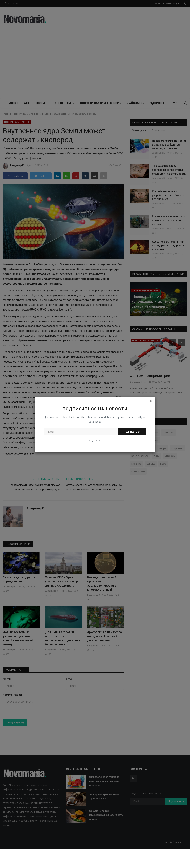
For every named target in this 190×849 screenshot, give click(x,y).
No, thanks (95, 440)
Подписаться (132, 431)
